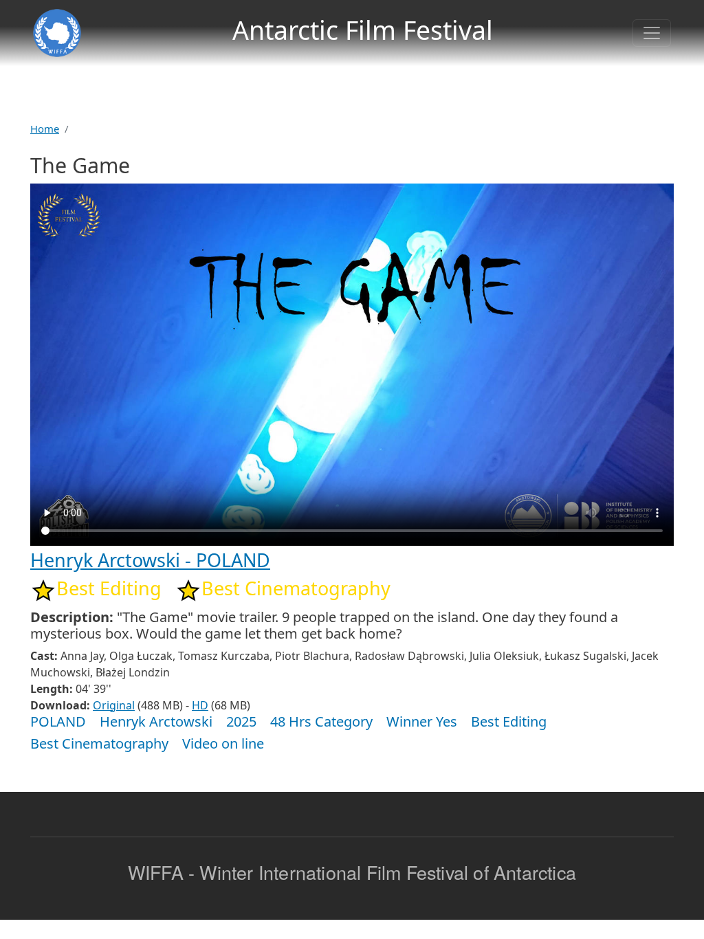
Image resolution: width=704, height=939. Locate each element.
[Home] (57, 32)
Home (44, 128)
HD (200, 705)
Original (114, 705)
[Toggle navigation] (651, 33)
